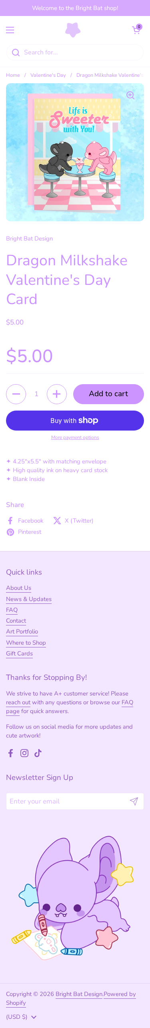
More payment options (75, 437)
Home (13, 75)
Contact (16, 621)
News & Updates (29, 599)
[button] (136, 30)
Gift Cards (19, 653)
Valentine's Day (48, 75)
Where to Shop (26, 643)
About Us (18, 588)
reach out (18, 702)
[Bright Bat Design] (73, 30)
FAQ (12, 610)
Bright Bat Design (79, 994)
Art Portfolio (22, 631)
